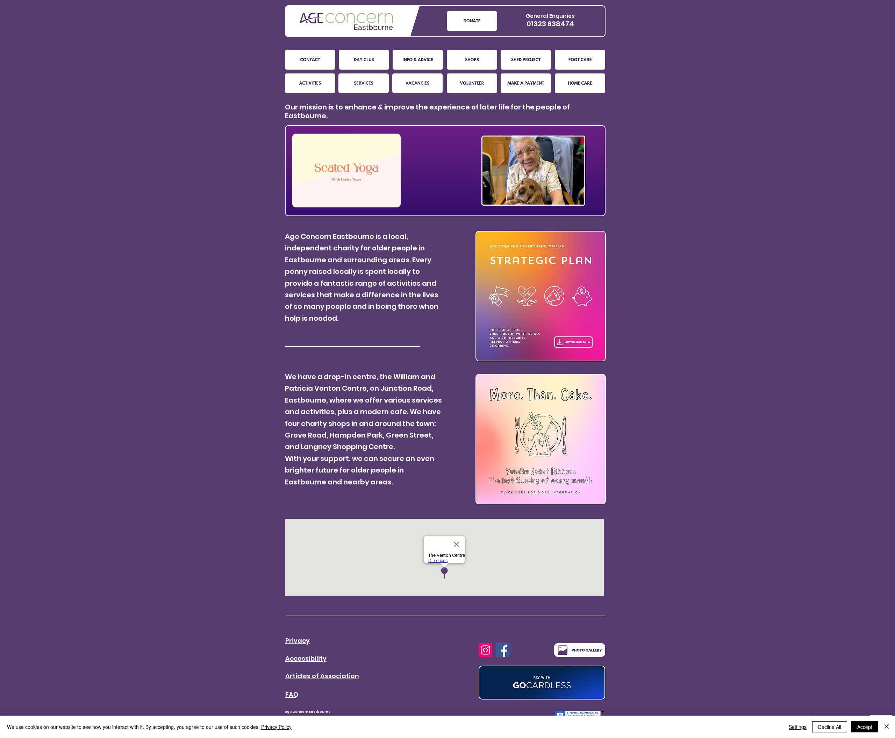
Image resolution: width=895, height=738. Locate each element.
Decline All (829, 726)
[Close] (886, 726)
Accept (864, 726)
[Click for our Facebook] (502, 650)
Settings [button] (798, 726)
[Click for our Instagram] (485, 650)
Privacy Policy (276, 726)
